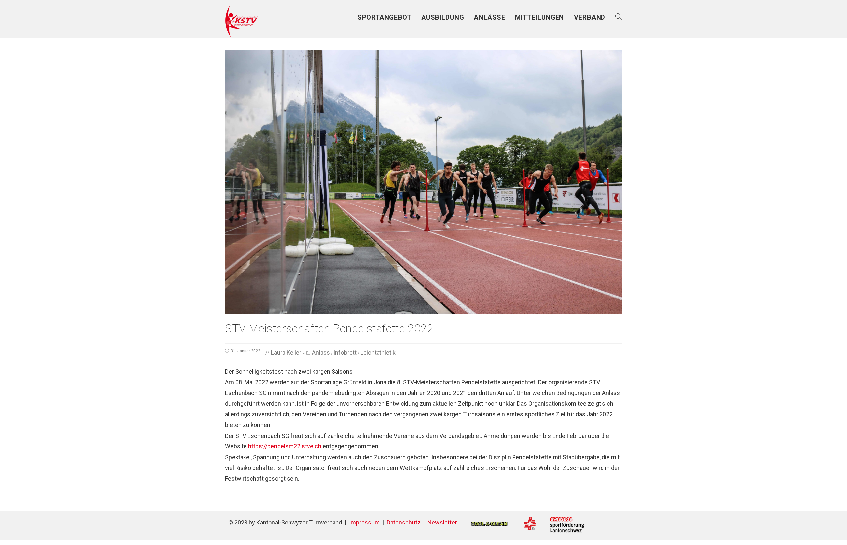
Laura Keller (286, 352)
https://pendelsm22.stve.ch (284, 446)
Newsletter (442, 522)
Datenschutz (404, 522)
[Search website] (618, 17)
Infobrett (345, 352)
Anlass (321, 352)
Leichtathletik (378, 352)
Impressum (364, 522)
